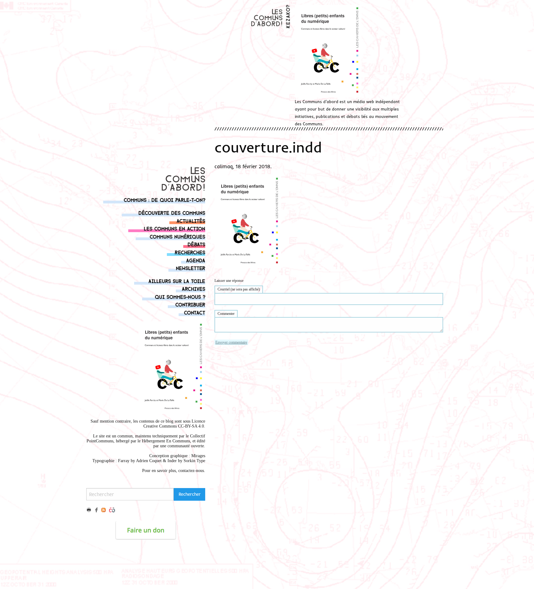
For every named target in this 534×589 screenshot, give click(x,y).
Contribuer (190, 304)
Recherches (190, 252)
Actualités (190, 220)
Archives (193, 288)
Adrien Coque (148, 460)
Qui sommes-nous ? (180, 296)
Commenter (226, 313)
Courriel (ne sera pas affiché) (239, 289)
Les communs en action (174, 228)
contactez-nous (191, 470)
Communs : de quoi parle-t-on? (164, 199)
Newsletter (190, 267)
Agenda (195, 260)
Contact (194, 312)
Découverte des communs (171, 212)
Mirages (198, 455)
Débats (196, 244)
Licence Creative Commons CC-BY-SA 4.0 (174, 423)
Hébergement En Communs (166, 441)
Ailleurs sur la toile (176, 280)
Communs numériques (177, 236)
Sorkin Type (194, 460)
